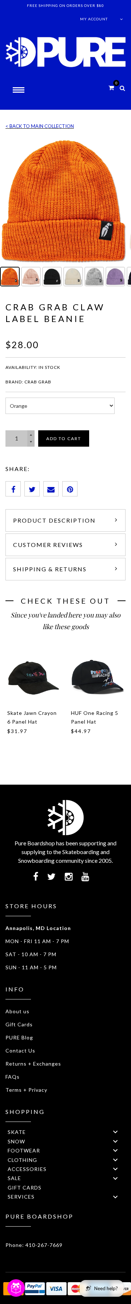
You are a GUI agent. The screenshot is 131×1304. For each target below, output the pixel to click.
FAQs (12, 1077)
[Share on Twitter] (32, 488)
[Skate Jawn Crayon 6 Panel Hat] (33, 677)
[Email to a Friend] (51, 488)
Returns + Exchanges (33, 1063)
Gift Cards (19, 1024)
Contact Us (20, 1050)
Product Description (54, 520)
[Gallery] (65, 213)
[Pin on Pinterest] (70, 488)
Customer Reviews (48, 544)
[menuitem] (65, 1131)
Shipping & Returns (50, 569)
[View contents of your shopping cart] (111, 87)
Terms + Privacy (26, 1090)
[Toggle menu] (115, 1132)
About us (17, 1011)
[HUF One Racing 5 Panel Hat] (97, 677)
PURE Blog (19, 1037)
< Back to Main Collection (39, 126)
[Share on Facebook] (13, 488)
